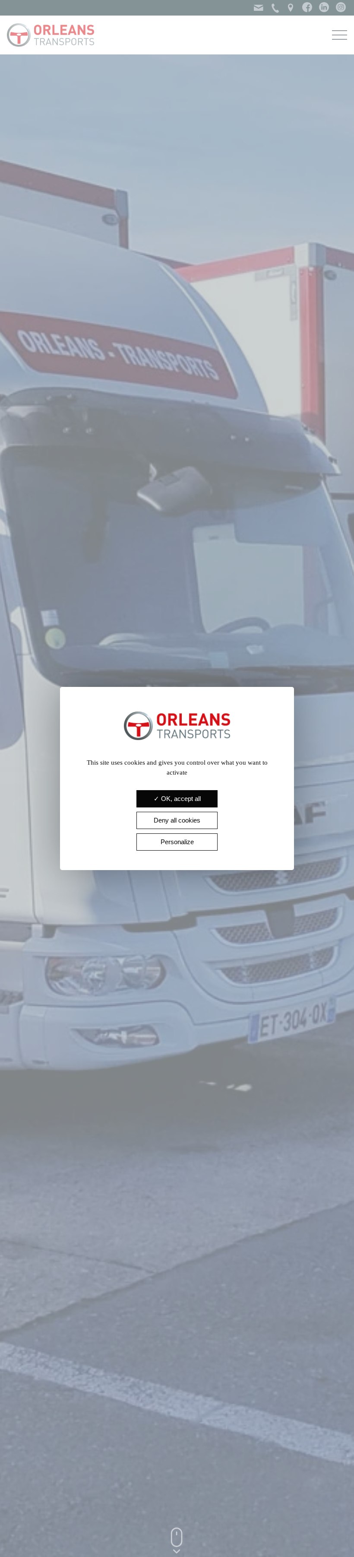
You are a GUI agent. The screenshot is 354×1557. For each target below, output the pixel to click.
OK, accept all (180, 798)
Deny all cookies (177, 820)
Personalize (177, 841)
